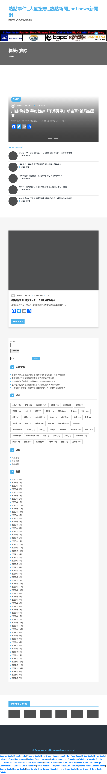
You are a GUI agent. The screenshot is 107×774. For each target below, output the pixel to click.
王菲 (42, 430)
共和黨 (67, 405)
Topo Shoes (76, 756)
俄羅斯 (54, 405)
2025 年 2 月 (17, 538)
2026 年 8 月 (17, 479)
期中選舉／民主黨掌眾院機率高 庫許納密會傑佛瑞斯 (40, 164)
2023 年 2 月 (17, 616)
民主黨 (17, 423)
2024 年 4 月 (17, 571)
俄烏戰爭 (41, 405)
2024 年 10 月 (17, 551)
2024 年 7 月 (17, 561)
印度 (38, 411)
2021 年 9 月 (17, 672)
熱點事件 (16, 99)
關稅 (64, 442)
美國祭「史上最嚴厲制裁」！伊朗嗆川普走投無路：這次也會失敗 (45, 153)
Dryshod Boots (6, 756)
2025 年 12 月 (17, 505)
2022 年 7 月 (17, 639)
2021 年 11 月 (17, 665)
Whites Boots (85, 766)
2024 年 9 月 (17, 554)
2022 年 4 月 (17, 649)
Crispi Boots (87, 756)
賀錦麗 (40, 442)
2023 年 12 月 (17, 584)
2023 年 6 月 (17, 603)
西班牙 (27, 442)
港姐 (51, 423)
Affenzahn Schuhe (94, 759)
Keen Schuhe (31, 769)
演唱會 (77, 423)
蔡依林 (16, 442)
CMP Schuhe (72, 766)
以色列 (17, 405)
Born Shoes (46, 756)
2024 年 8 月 (17, 558)
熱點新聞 (15, 464)
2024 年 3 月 (17, 574)
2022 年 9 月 (17, 632)
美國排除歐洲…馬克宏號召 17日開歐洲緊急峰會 (33, 300)
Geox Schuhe (56, 769)
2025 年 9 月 (17, 515)
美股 (46, 436)
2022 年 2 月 (17, 655)
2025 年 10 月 (17, 512)
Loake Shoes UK (29, 766)
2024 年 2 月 (17, 577)
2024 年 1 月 (17, 580)
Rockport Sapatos (68, 762)
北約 (28, 411)
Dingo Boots (99, 756)
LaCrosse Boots (7, 759)
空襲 (52, 430)
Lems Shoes (20, 759)
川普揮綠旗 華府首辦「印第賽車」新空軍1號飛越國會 (40, 176)
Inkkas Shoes (6, 762)
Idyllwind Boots (69, 769)
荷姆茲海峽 (81, 436)
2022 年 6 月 (17, 642)
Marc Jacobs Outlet (60, 756)
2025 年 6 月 (17, 525)
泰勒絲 (39, 423)
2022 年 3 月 (17, 652)
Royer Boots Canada (46, 766)
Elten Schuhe (37, 762)
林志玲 (65, 417)
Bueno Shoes (82, 762)
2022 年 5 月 (17, 645)
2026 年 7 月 (17, 483)
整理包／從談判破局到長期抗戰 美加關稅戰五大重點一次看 (43, 187)
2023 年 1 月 (17, 619)
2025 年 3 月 (17, 535)
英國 (67, 436)
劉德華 (17, 411)
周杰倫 (62, 411)
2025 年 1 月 (17, 541)
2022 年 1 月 (17, 659)
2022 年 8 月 (17, 636)
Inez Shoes (45, 759)
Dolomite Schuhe (51, 762)
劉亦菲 (79, 405)
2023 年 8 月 (17, 597)
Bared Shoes (82, 769)
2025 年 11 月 (17, 509)
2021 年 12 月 (17, 662)
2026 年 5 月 (17, 489)
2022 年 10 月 (17, 629)
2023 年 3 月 (17, 613)
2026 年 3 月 (17, 496)
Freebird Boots (33, 756)
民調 (28, 423)
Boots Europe (95, 762)
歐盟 (88, 417)
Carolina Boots (98, 766)
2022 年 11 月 (17, 626)
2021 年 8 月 (17, 675)
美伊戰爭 (76, 430)
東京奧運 (40, 417)
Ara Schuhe (61, 766)
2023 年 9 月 (17, 593)
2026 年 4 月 (17, 492)
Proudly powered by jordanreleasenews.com (54, 750)
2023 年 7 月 (17, 600)
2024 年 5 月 (17, 567)
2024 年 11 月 (17, 548)
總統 (63, 430)
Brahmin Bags (33, 759)
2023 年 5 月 (17, 606)
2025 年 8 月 (17, 518)
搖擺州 (27, 417)
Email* (13, 341)
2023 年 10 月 (17, 590)
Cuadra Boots (6, 769)
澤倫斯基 (17, 430)
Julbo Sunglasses (59, 759)
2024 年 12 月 (17, 544)
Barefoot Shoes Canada (10, 766)
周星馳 (50, 411)
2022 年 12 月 (17, 623)
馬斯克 (76, 442)
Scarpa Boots (19, 769)
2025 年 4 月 (17, 531)
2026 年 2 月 (17, 499)
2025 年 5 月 (17, 528)
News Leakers (24, 106)
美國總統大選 (32, 436)
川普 (84, 411)
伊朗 (28, 405)
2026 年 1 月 (17, 502)
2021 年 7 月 (17, 678)
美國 (89, 430)
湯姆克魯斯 (63, 423)
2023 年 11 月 (17, 587)
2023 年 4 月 (17, 610)
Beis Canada (43, 769)
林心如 (53, 417)
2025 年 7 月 (17, 522)
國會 (73, 411)
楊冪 (77, 417)
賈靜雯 (53, 442)
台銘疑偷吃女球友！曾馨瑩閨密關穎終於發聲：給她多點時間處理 (45, 198)
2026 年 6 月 (17, 486)
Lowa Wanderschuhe (22, 762)
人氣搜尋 (15, 458)
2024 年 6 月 (17, 564)
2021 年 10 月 (17, 668)
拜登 (16, 417)
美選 (56, 436)
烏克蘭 (31, 430)
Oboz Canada (20, 756)
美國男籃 (17, 436)
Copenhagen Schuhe (76, 759)
